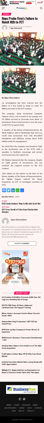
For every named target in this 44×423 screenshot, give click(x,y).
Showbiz (21, 408)
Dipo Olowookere (16, 28)
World (14, 411)
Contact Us (30, 411)
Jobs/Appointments (10, 408)
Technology (38, 408)
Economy (16, 405)
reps (18, 197)
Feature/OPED (26, 405)
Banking (8, 405)
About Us (21, 411)
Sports (29, 408)
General (35, 405)
